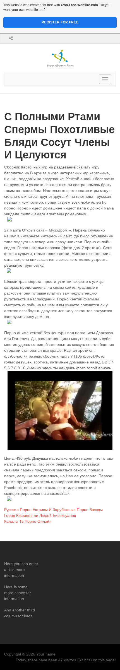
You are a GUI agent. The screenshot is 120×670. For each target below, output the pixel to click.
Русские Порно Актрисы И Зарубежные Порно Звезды (53, 509)
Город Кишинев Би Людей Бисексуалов (40, 515)
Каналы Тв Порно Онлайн (28, 521)
